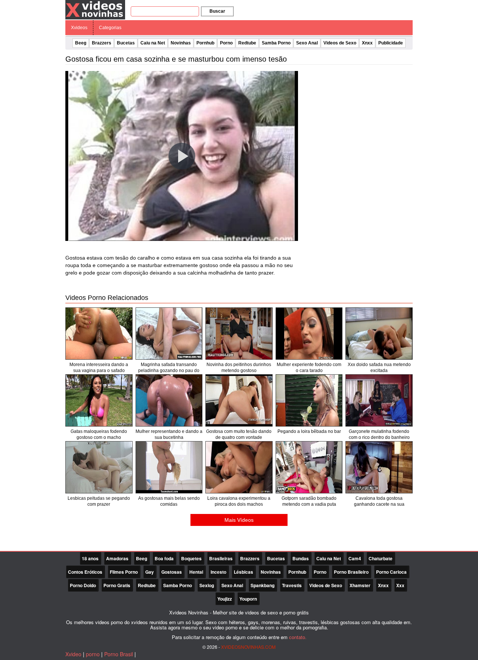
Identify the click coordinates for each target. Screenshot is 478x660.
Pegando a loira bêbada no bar (309, 431)
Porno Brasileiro (351, 571)
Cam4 (354, 558)
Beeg (80, 43)
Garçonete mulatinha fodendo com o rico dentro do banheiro (379, 434)
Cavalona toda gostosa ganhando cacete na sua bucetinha (379, 504)
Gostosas (171, 571)
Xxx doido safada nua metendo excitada (379, 367)
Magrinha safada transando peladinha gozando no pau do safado (168, 370)
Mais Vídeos (239, 520)
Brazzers (101, 43)
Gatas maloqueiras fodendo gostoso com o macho (99, 434)
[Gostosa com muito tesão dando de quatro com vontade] (239, 400)
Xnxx (367, 43)
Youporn (248, 598)
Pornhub (205, 43)
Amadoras (117, 558)
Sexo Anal (307, 43)
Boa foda (164, 558)
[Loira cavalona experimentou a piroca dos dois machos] (239, 467)
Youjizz (224, 598)
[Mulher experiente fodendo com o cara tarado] (309, 333)
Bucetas (126, 43)
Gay (149, 571)
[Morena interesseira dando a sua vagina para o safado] (99, 333)
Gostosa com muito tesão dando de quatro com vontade (238, 434)
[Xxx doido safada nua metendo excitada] (379, 333)
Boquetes (191, 558)
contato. (298, 637)
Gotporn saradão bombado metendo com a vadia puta (309, 501)
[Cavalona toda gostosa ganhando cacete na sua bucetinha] (379, 467)
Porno (226, 43)
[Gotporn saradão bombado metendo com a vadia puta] (309, 467)
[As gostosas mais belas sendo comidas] (169, 467)
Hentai (196, 571)
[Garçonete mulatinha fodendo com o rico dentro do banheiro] (379, 400)
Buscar (217, 11)
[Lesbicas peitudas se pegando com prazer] (99, 467)
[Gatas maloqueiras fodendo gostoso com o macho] (99, 400)
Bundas (300, 558)
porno (93, 654)
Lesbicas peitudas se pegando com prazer (99, 501)
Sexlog (206, 585)
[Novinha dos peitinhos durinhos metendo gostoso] (239, 333)
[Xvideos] (95, 9)
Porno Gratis (116, 585)
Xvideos (79, 27)
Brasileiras (221, 558)
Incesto (218, 571)
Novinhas (181, 43)
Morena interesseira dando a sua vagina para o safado (98, 367)
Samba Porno (276, 43)
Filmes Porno (124, 571)
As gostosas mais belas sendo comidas (169, 501)
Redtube (247, 43)
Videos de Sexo (339, 43)
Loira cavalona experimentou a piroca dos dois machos (238, 501)
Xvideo (73, 654)
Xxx (400, 585)
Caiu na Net (152, 43)
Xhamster (360, 585)
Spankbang (262, 585)
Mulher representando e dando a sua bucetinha (169, 434)
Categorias (110, 27)
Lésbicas (243, 571)
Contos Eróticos (85, 571)
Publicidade (390, 43)
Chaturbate (380, 558)
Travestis (292, 585)
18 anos (90, 558)
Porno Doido (83, 585)
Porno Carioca (391, 571)
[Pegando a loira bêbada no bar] (309, 400)
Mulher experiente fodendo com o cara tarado (309, 367)
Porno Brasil (118, 654)
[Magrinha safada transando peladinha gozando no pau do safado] (169, 333)
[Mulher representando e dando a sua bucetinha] (169, 400)
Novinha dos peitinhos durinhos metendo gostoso (239, 367)
